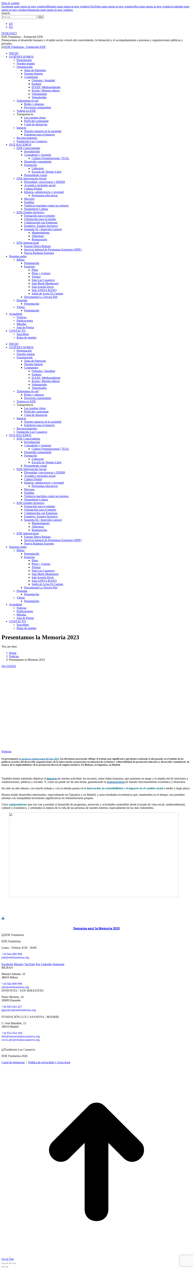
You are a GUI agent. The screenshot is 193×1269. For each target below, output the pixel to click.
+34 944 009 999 (12, 954)
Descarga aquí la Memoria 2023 (96, 928)
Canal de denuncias (13, 1062)
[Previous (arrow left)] (3, 1266)
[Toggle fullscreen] (10, 1263)
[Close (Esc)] (3, 1263)
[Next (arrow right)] (6, 1266)
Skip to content (10, 3)
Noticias (6, 751)
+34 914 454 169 (12, 1033)
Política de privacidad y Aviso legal (49, 1062)
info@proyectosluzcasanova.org (21, 1036)
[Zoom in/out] (14, 1263)
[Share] (6, 1263)
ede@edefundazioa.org (15, 957)
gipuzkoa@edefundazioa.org (19, 1010)
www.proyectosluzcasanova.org (21, 1039)
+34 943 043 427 (12, 1006)
